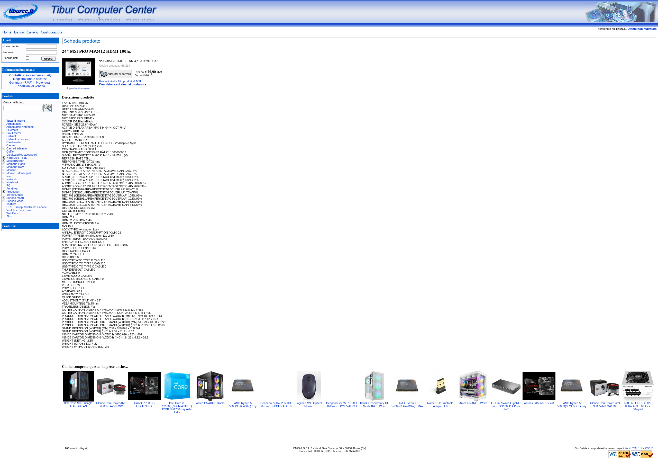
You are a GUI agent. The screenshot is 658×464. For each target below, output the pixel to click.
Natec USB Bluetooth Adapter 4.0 (440, 404)
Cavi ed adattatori (17, 148)
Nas (9, 176)
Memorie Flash (15, 163)
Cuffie (10, 151)
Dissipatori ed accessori (21, 154)
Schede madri (15, 197)
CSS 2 (649, 448)
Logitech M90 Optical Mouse (309, 404)
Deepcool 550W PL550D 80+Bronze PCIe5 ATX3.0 (275, 404)
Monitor (11, 170)
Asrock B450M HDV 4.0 (539, 403)
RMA (27, 82)
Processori (13, 191)
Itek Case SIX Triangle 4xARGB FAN (78, 404)
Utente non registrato (642, 28)
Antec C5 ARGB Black (210, 403)
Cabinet (11, 136)
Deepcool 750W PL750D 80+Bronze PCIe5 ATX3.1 (341, 404)
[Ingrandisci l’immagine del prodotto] (78, 71)
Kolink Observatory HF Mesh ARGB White (374, 404)
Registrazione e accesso (30, 79)
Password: (9, 52)
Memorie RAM (15, 166)
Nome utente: (11, 46)
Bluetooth (12, 129)
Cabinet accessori (17, 139)
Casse (10, 145)
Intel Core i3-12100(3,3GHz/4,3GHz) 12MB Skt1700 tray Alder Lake (177, 407)
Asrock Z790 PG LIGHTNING (144, 404)
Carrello (32, 32)
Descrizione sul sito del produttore (122, 84)
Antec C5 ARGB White (473, 403)
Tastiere (11, 204)
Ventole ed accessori (19, 210)
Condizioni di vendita (30, 86)
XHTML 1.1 (635, 448)
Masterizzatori (15, 160)
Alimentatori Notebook (20, 126)
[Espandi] (4, 133)
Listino (19, 32)
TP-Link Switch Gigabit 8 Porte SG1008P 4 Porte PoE (506, 406)
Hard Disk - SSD (16, 157)
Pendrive (11, 188)
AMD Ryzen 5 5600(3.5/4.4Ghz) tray (243, 404)
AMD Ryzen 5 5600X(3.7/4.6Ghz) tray (572, 404)
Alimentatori (13, 123)
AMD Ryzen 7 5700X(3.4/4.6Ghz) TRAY (407, 404)
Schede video (14, 200)
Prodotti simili (107, 81)
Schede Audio (14, 194)
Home (7, 32)
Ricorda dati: (10, 57)
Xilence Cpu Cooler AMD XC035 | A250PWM (111, 404)
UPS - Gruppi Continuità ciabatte (26, 207)
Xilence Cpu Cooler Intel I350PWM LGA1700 (605, 404)
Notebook (12, 182)
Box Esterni (13, 133)
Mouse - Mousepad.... (20, 173)
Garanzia (15, 82)
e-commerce (34, 75)
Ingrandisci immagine (78, 88)
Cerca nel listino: (13, 102)
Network (11, 179)
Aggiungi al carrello (119, 73)
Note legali (43, 82)
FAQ (48, 75)
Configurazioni (51, 32)
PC (8, 185)
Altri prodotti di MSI (129, 81)
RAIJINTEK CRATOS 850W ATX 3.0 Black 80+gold (637, 406)
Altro (9, 216)
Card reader (14, 142)
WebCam (12, 213)
